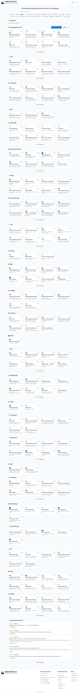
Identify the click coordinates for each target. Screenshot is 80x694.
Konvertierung (54, 14)
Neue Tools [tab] (68, 27)
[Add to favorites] (21, 31)
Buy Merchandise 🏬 (45, 682)
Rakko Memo (74, 681)
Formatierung (57, 16)
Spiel (65, 16)
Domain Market (61, 684)
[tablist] (61, 27)
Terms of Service (44, 673)
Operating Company (45, 679)
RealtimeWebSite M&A (63, 677)
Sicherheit (37, 14)
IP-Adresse (32, 16)
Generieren (38, 16)
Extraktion (46, 16)
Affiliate (60, 686)
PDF (19, 16)
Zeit (59, 14)
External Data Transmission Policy (48, 677)
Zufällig (69, 14)
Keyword (60, 679)
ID (58, 673)
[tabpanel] (40, 41)
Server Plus (74, 677)
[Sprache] (73, 3)
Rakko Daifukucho (75, 675)
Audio (28, 16)
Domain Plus (74, 679)
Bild (65, 14)
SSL (61, 16)
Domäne (12, 16)
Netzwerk (30, 14)
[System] (75, 3)
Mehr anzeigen (40, 51)
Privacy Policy (43, 675)
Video (16, 16)
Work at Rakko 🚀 (44, 681)
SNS (42, 16)
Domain (60, 682)
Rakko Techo (74, 673)
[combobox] (41, 11)
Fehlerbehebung (12, 627)
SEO (33, 14)
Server (59, 681)
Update (11, 651)
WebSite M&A (61, 675)
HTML (49, 14)
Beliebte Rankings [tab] (57, 27)
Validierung (51, 16)
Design (62, 14)
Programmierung (44, 14)
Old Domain (60, 688)
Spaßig (68, 16)
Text (26, 14)
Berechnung (23, 16)
